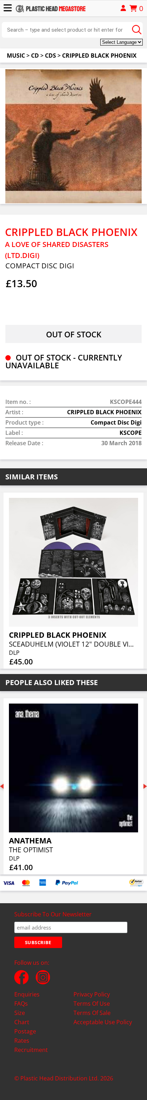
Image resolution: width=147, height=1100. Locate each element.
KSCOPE (131, 433)
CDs (50, 55)
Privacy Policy (92, 994)
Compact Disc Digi (116, 422)
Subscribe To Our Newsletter (53, 914)
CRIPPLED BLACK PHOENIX (99, 55)
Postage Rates (25, 1035)
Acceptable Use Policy (103, 1022)
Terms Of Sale (92, 1013)
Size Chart (21, 1017)
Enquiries (27, 994)
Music (16, 55)
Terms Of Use (92, 1003)
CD (35, 55)
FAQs (21, 1003)
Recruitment (31, 1050)
